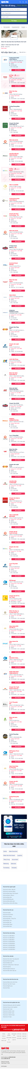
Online (5, 851)
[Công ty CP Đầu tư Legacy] (5, 187)
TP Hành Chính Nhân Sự (13, 246)
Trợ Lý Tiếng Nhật (13, 435)
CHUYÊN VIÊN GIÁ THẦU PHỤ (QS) (14, 154)
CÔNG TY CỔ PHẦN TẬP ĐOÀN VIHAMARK (16, 283)
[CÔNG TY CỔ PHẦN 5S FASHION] (5, 390)
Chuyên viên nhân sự (14, 547)
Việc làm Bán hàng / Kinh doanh (10, 893)
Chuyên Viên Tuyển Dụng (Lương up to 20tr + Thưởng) (14, 687)
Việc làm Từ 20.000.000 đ (9, 945)
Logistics (19, 855)
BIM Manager (12, 580)
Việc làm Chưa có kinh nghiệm (10, 1007)
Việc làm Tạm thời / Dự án (9, 984)
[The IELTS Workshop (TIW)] (5, 598)
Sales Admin (12, 295)
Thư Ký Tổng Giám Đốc (13, 734)
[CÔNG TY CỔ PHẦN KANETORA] (5, 297)
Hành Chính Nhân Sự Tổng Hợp (13, 766)
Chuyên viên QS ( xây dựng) (13, 782)
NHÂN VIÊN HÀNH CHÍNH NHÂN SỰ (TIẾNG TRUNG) (14, 672)
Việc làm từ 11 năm (7, 1016)
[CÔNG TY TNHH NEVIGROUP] (5, 108)
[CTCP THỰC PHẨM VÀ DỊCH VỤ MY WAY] (5, 77)
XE (8, 1039)
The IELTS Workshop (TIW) (15, 598)
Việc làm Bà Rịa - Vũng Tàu (9, 918)
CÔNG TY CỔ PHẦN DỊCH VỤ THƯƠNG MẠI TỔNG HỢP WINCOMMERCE (15, 501)
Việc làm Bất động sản (8, 899)
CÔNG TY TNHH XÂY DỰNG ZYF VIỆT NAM (16, 61)
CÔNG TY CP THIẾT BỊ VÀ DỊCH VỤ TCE (16, 330)
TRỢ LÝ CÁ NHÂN (13, 184)
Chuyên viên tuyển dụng (14, 344)
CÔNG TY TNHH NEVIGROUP (15, 109)
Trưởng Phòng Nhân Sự (14, 107)
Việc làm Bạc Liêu (7, 920)
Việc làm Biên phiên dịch (9, 901)
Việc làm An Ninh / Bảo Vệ (9, 889)
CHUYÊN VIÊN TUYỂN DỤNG (13, 481)
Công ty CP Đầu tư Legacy (15, 186)
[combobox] (14, 9)
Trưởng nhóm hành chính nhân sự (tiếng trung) (14, 58)
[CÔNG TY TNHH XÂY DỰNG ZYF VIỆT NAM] (5, 60)
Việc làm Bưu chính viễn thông (10, 903)
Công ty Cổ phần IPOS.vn (15, 266)
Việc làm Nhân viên (7, 962)
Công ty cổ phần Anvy (14, 720)
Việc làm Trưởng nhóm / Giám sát (11, 964)
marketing (6, 863)
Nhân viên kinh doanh (9, 855)
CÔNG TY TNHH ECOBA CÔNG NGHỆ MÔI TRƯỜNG (16, 157)
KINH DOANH (8, 1034)
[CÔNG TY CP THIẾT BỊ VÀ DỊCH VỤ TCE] (5, 329)
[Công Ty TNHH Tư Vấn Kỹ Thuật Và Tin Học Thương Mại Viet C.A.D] (5, 643)
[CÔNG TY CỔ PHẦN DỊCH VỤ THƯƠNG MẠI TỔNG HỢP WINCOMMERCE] (5, 500)
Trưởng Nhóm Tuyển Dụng (11, 169)
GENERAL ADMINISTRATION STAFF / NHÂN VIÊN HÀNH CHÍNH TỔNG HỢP (14, 419)
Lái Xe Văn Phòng (13, 359)
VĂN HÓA (14, 1037)
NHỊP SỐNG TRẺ (14, 1034)
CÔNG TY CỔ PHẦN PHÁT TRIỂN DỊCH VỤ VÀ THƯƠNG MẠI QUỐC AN (16, 705)
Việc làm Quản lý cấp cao (9, 968)
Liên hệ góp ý (4, 1066)
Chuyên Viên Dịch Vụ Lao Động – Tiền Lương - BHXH (14, 214)
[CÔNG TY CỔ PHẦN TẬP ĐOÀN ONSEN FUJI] (5, 142)
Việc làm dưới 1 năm (7, 1009)
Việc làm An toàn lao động (9, 891)
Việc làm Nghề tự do (7, 986)
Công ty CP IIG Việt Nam (14, 360)
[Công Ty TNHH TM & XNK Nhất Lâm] (5, 248)
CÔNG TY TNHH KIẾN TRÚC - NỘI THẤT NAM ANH (16, 690)
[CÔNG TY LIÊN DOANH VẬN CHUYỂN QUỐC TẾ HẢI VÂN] (5, 736)
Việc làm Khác (6, 988)
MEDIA (3, 1034)
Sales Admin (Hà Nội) (13, 642)
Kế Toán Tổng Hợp (11, 75)
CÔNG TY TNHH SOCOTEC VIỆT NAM (16, 582)
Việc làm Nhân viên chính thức (10, 982)
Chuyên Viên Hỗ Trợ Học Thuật (14, 596)
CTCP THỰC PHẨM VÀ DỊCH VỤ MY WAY (16, 78)
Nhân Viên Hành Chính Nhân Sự (13, 373)
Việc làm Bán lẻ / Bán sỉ (8, 895)
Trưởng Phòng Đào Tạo (14, 797)
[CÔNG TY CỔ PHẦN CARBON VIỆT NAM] (5, 201)
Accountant (15, 859)
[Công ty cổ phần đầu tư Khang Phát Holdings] (5, 628)
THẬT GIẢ (24, 1038)
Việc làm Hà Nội (7, 912)
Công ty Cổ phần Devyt (14, 347)
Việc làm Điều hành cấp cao (9, 970)
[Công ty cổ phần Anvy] (5, 719)
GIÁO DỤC (24, 1034)
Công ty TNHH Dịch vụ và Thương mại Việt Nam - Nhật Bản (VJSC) (16, 452)
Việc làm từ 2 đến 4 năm (8, 1011)
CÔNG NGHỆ (8, 1037)
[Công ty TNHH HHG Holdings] (5, 93)
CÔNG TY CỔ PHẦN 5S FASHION (16, 391)
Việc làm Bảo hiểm (7, 897)
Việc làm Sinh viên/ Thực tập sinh (11, 959)
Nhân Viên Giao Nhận (13, 91)
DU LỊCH (9, 1042)
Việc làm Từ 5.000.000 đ (8, 937)
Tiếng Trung (6, 859)
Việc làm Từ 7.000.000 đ (8, 939)
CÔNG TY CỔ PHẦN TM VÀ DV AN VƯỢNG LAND (16, 484)
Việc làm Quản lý (7, 966)
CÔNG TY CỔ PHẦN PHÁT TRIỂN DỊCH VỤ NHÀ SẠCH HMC (16, 172)
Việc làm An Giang (7, 916)
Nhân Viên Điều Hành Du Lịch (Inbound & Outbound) (13, 449)
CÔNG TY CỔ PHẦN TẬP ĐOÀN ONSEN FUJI (16, 141)
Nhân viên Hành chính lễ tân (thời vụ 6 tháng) (14, 388)
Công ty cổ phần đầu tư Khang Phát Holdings (16, 629)
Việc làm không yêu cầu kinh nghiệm (11, 1005)
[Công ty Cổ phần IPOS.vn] (5, 265)
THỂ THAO (19, 1034)
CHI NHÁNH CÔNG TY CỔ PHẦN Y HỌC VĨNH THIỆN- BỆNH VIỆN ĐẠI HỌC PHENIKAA (16, 313)
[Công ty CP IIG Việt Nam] (5, 361)
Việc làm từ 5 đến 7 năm (8, 1013)
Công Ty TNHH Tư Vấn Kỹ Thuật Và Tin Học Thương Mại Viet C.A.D (17, 644)
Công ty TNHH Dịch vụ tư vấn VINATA (15, 217)
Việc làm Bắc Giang (7, 924)
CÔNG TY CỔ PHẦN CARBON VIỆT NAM (16, 201)
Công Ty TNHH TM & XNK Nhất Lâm (16, 249)
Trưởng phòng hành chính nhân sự (14, 199)
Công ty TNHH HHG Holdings (15, 94)
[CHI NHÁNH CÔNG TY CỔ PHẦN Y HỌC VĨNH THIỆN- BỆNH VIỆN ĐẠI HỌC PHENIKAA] (5, 313)
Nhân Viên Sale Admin (13, 280)
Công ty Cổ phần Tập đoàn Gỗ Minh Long (16, 518)
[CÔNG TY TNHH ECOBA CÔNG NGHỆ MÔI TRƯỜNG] (5, 156)
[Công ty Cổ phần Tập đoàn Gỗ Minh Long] (5, 517)
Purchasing (6, 867)
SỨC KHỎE (19, 1038)
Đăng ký (19, 5)
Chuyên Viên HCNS (14, 403)
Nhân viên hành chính (13, 718)
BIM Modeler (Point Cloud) (14, 751)
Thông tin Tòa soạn (5, 1061)
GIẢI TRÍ (14, 1039)
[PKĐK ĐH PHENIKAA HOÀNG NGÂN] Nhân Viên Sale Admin (14, 311)
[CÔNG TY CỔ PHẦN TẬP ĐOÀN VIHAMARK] (5, 282)
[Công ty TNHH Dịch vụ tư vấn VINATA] (5, 216)
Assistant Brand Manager (13, 263)
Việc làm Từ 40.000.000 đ (9, 949)
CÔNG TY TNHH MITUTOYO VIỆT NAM (16, 422)
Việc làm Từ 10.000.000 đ (9, 941)
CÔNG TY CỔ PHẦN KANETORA (16, 296)
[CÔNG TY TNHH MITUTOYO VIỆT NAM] (5, 421)
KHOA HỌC (19, 1036)
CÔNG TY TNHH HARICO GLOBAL (16, 376)
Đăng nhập (24, 5)
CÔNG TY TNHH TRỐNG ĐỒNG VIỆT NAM (17, 614)
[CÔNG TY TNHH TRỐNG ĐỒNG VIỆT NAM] (5, 613)
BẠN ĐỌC (24, 1036)
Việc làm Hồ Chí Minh (8, 914)
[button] (23, 1)
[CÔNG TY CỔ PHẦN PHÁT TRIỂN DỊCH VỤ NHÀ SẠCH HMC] (5, 171)
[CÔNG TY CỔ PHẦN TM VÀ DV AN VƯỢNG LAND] (5, 483)
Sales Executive (13, 851)
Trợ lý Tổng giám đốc (13, 702)
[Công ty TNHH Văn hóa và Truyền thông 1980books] (5, 125)
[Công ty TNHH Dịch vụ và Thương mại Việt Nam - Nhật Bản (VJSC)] (5, 451)
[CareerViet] (18, 1029)
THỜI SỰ (3, 1036)
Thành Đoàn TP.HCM (5, 1063)
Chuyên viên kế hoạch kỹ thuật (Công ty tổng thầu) (14, 532)
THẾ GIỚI (4, 1038)
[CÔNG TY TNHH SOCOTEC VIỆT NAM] (5, 582)
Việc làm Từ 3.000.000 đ (8, 935)
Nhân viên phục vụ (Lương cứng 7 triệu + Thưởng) (14, 611)
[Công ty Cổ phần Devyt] (5, 346)
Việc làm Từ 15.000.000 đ (9, 943)
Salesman (13, 863)
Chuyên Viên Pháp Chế (14, 327)
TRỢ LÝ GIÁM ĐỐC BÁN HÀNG (13, 515)
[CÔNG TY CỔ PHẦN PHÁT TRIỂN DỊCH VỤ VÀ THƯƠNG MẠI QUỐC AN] (5, 704)
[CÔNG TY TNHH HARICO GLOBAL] (5, 375)
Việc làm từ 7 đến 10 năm (9, 1015)
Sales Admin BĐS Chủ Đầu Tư (13, 626)
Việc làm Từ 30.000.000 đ (9, 947)
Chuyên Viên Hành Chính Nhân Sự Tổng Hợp (14, 123)
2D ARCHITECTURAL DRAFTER (13, 657)
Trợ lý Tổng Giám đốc (13, 564)
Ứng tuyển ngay (18, 70)
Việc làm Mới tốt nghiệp (8, 961)
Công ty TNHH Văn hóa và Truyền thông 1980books (16, 126)
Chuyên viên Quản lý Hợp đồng (14, 498)
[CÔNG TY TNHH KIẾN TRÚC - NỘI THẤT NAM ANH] (5, 689)
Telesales (14, 867)
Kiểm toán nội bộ (13, 140)
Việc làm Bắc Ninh (7, 926)
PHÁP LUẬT (3, 1040)
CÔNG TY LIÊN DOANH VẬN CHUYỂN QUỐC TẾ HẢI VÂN (15, 737)
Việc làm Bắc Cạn (7, 922)
